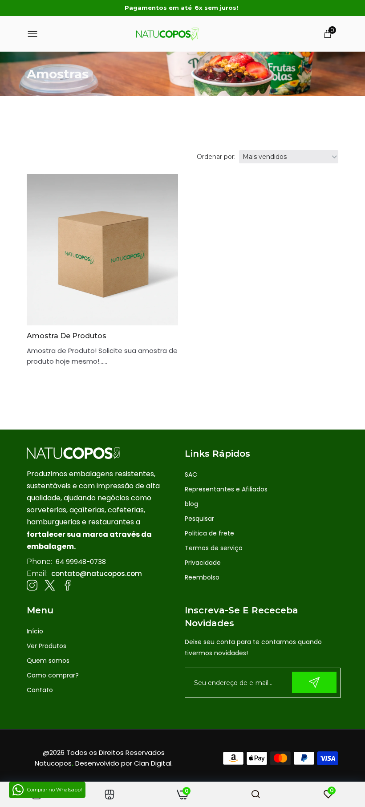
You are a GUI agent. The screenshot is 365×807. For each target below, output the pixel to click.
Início (35, 631)
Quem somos (48, 660)
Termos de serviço (214, 547)
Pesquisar (199, 518)
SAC (191, 474)
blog (191, 503)
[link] (109, 794)
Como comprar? (53, 675)
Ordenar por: (216, 157)
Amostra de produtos (66, 336)
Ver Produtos (46, 645)
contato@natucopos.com (96, 573)
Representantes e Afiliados (226, 489)
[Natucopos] (167, 33)
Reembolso (202, 577)
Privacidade (203, 562)
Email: (37, 573)
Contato (40, 689)
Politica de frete (209, 533)
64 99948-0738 (81, 561)
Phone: (39, 561)
